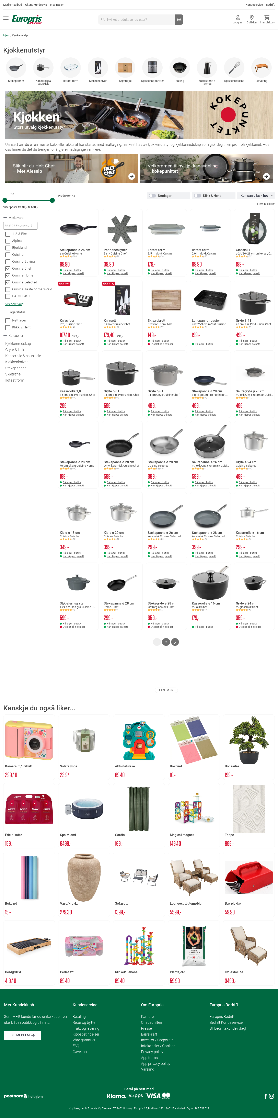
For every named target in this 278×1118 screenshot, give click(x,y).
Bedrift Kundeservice (226, 1022)
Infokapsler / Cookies (158, 1046)
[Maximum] (52, 200)
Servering (261, 80)
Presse (146, 1028)
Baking (179, 80)
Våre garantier (84, 1040)
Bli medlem (20, 1035)
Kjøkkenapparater (152, 80)
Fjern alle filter (266, 203)
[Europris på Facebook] (266, 1097)
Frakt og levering (86, 1028)
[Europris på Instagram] (271, 1097)
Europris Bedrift (222, 1016)
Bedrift (270, 4)
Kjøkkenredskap (234, 80)
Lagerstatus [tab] (16, 312)
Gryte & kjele (15, 350)
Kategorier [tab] (15, 335)
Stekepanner (16, 80)
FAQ (76, 1046)
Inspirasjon (57, 4)
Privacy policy (152, 1052)
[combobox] (140, 19)
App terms (149, 1057)
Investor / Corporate (157, 1040)
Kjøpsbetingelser (86, 1034)
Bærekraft (149, 1034)
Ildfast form (70, 80)
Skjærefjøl (125, 80)
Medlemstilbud (12, 4)
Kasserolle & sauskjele (43, 82)
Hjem (6, 35)
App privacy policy (155, 1063)
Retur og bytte (84, 1022)
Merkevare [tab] (15, 217)
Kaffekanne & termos (207, 82)
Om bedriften (151, 1022)
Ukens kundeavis (36, 4)
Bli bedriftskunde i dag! (228, 1028)
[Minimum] (4, 200)
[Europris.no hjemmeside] (27, 19)
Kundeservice (254, 4)
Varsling (147, 1069)
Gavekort (80, 1052)
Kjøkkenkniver (98, 80)
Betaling (79, 1016)
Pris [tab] (11, 194)
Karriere (147, 1016)
